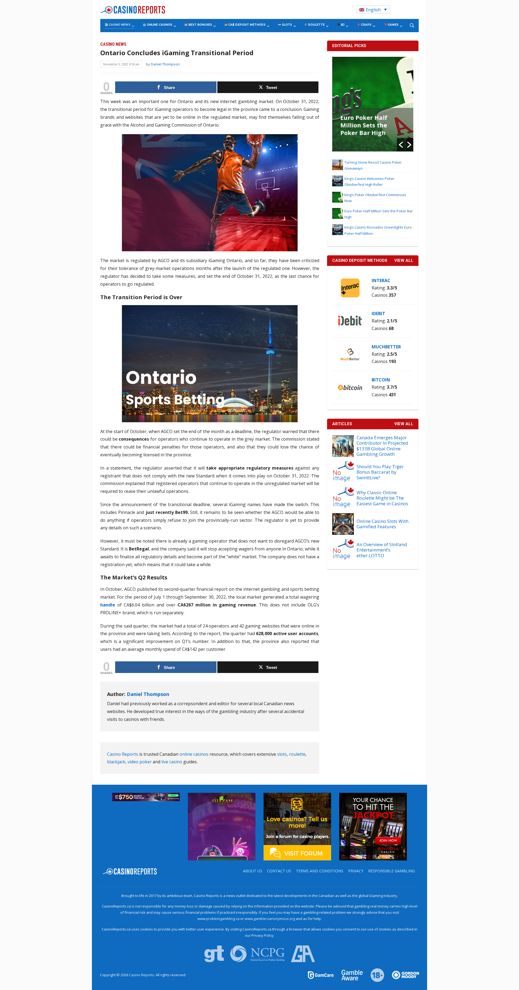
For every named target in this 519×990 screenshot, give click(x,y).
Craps (365, 25)
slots (282, 754)
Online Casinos (159, 25)
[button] (401, 144)
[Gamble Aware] (349, 974)
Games (392, 25)
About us (252, 870)
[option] (372, 104)
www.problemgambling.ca (218, 918)
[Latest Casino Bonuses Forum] (297, 826)
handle (107, 605)
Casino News (119, 25)
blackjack (116, 762)
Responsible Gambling (391, 870)
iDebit (378, 313)
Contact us (279, 870)
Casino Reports (122, 754)
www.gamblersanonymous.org (270, 918)
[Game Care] (321, 974)
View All (403, 423)
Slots (286, 25)
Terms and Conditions (319, 870)
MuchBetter (386, 347)
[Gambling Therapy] (402, 974)
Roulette (316, 25)
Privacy (355, 870)
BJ (342, 25)
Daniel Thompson (165, 64)
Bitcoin (381, 380)
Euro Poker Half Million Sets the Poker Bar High (363, 125)
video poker (140, 762)
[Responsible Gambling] (374, 974)
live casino (171, 762)
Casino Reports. (142, 974)
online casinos (193, 754)
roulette (297, 754)
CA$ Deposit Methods (246, 25)
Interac (381, 280)
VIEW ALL (403, 260)
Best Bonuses (200, 25)
